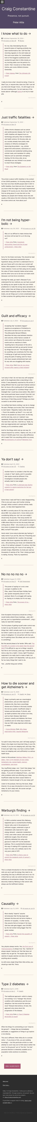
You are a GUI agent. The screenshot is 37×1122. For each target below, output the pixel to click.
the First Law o (27, 946)
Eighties (22, 1112)
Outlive (19, 91)
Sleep (28, 694)
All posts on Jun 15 (9, 694)
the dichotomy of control (13, 440)
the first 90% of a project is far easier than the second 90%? (17, 646)
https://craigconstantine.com (13, 1097)
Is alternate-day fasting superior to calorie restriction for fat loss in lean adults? (18, 487)
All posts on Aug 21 (9, 581)
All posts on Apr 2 (9, 991)
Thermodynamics (7, 949)
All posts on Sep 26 (9, 41)
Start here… (6, 1085)
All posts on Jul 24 (29, 815)
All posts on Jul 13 (28, 908)
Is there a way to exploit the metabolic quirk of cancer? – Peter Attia (18, 857)
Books (22, 41)
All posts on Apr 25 (9, 466)
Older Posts (14, 1066)
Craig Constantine (18, 8)
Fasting (22, 466)
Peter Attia (9, 166)
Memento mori (27, 440)
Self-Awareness (24, 581)
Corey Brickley (11, 729)
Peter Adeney (10, 73)
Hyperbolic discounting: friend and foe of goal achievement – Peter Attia (16, 244)
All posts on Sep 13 (9, 124)
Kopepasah (29, 1112)
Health (21, 694)
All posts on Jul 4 (27, 321)
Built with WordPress (9, 1112)
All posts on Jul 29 (29, 228)
